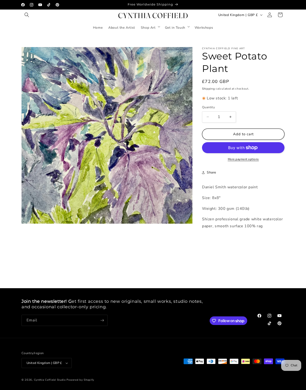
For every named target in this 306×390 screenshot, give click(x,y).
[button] (27, 15)
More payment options (243, 159)
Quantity (208, 107)
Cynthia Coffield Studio (50, 380)
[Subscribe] (102, 320)
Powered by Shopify (80, 380)
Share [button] (211, 172)
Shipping (208, 89)
